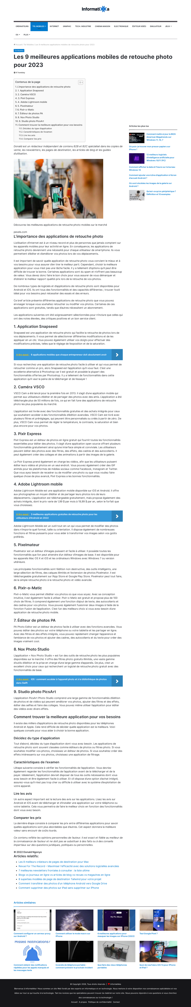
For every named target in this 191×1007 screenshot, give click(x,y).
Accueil (18, 44)
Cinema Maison (102, 26)
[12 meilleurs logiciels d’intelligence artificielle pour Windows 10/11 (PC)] (136, 158)
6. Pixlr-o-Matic (25, 109)
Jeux (167, 26)
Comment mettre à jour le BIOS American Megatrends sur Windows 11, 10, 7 (161, 137)
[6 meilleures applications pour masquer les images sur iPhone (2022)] (116, 920)
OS (17, 35)
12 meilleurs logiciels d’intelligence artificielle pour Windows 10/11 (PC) (160, 157)
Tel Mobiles (38, 26)
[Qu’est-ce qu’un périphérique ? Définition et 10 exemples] (136, 195)
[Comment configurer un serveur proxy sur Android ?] (32, 920)
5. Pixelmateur (25, 105)
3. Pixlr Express (26, 98)
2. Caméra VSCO (27, 94)
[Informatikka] (95, 9)
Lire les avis (29, 135)
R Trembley (20, 73)
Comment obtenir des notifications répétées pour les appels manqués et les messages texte (31, 967)
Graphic (67, 26)
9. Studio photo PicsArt (31, 121)
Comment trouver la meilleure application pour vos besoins (50, 124)
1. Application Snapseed (31, 90)
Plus (26, 35)
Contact (116, 1002)
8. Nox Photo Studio (28, 117)
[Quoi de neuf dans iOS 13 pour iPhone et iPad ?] (158, 951)
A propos (83, 1002)
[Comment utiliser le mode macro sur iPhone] (74, 920)
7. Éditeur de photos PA (30, 113)
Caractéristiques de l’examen (37, 132)
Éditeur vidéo (139, 26)
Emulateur (155, 26)
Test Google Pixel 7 (149, 933)
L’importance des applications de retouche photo (43, 86)
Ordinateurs (22, 26)
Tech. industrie (83, 26)
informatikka (115, 984)
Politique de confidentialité (100, 1002)
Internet (54, 26)
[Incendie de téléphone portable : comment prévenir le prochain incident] (74, 951)
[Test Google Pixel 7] (158, 920)
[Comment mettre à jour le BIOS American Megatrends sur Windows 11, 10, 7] (136, 138)
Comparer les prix (32, 139)
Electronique (121, 26)
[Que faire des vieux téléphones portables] (116, 951)
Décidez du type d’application (37, 128)
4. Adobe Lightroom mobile (32, 102)
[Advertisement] (153, 98)
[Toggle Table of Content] (79, 82)
